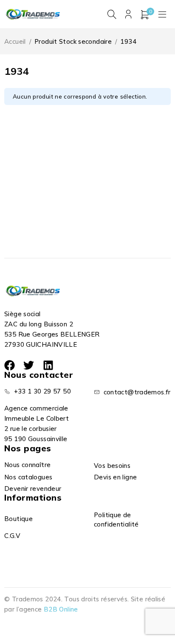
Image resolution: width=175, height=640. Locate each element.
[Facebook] (9, 365)
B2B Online (61, 609)
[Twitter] (28, 365)
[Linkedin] (48, 365)
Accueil (15, 41)
